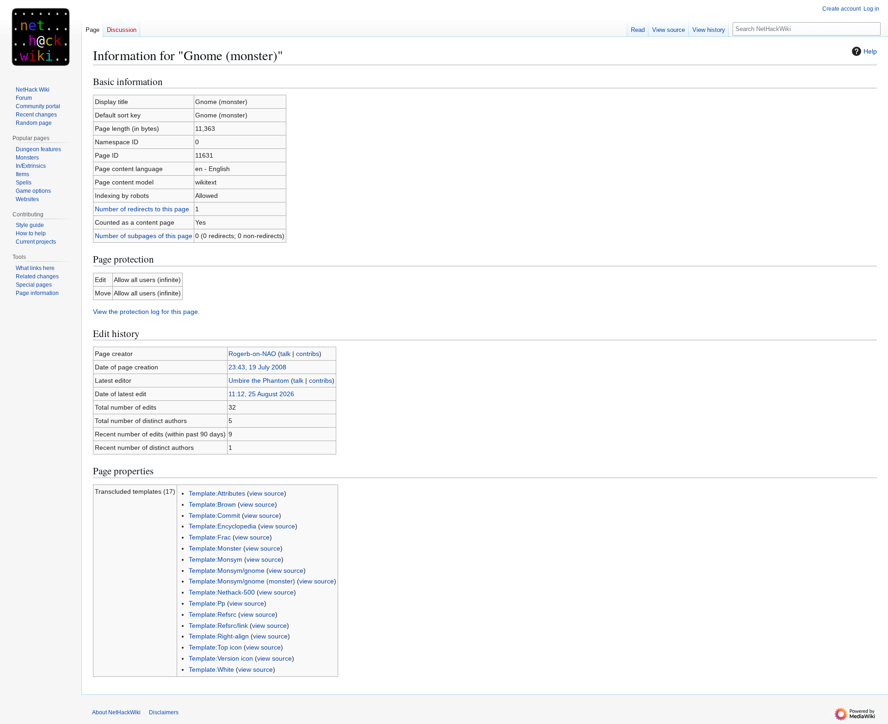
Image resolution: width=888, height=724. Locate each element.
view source (266, 493)
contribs (307, 353)
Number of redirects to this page (142, 209)
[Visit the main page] (41, 37)
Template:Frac (210, 537)
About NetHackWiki (116, 712)
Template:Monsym (215, 559)
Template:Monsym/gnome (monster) (242, 581)
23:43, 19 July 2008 (257, 367)
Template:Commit (214, 515)
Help (870, 51)
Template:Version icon (221, 658)
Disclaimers (164, 712)
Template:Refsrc (212, 614)
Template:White (211, 669)
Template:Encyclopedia (222, 526)
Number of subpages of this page (143, 235)
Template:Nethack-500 (222, 592)
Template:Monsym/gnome (227, 570)
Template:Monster (215, 548)
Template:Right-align (219, 636)
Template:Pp (207, 603)
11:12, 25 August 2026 (261, 394)
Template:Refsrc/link (218, 625)
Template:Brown (212, 504)
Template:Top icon (215, 647)
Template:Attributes (217, 493)
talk (285, 353)
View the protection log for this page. (146, 311)
